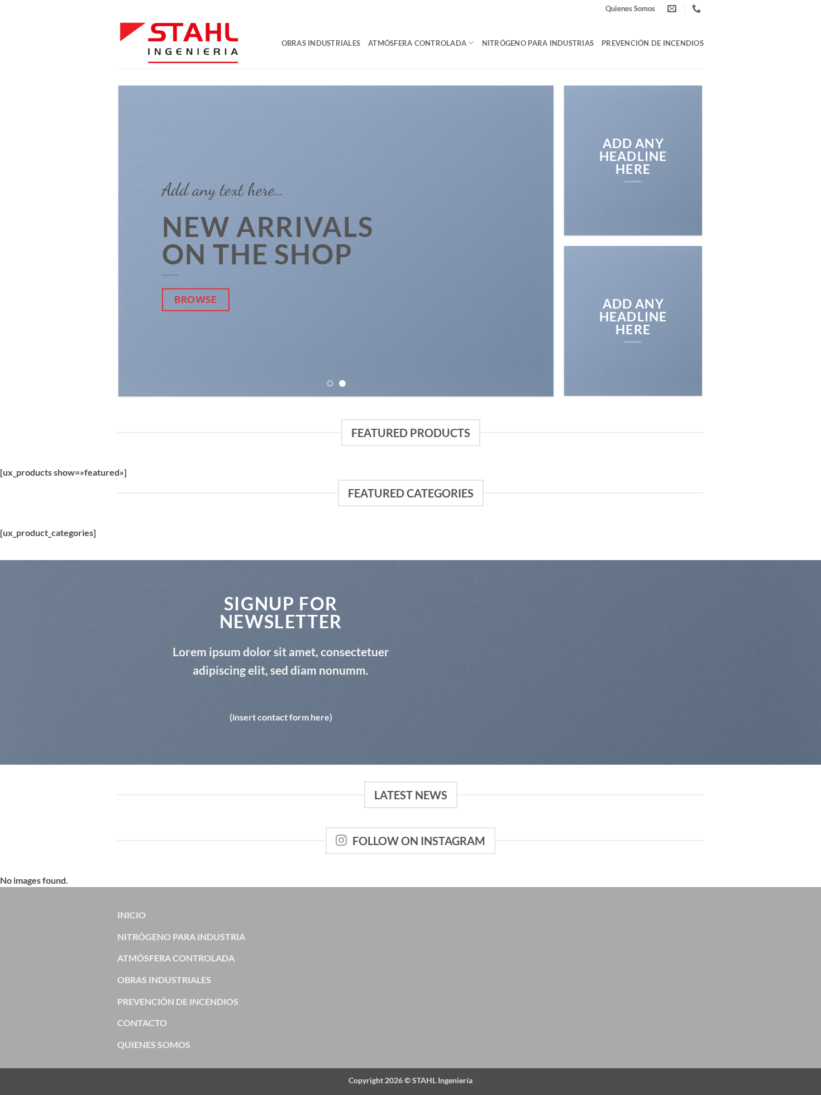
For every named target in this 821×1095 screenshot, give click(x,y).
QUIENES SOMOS (153, 1044)
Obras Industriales (321, 43)
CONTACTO (142, 1022)
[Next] (531, 241)
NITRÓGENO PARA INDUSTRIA (181, 936)
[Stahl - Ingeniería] (179, 43)
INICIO (131, 914)
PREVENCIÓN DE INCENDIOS (177, 1001)
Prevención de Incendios (653, 43)
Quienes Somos (630, 8)
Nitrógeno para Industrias (538, 43)
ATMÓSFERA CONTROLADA (176, 957)
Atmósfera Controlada (417, 43)
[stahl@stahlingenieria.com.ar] (673, 9)
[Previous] (141, 241)
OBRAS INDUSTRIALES (164, 979)
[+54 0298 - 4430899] (698, 9)
